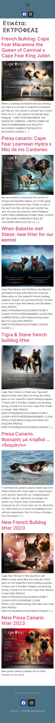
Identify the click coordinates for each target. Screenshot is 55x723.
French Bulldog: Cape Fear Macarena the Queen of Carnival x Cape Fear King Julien (25, 47)
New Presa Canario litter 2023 (22, 620)
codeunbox (34, 717)
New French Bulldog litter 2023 (23, 525)
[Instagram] (30, 14)
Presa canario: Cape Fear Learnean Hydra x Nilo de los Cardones (26, 143)
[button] (27, 4)
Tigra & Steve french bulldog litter (24, 337)
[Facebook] (24, 14)
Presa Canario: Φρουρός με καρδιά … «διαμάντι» (25, 439)
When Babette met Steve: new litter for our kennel (27, 234)
